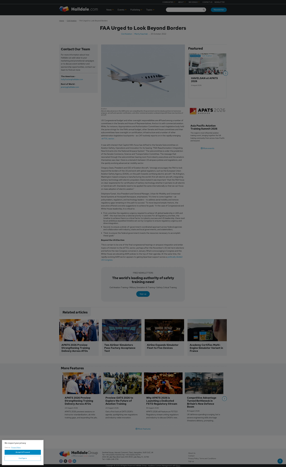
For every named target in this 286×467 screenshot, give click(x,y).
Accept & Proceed (23, 452)
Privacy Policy (16, 447)
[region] (23, 452)
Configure (23, 458)
